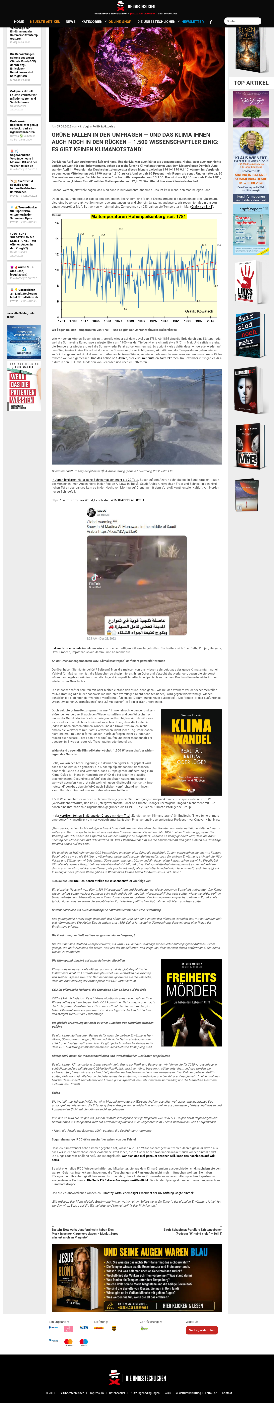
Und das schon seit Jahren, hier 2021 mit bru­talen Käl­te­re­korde (134, 358)
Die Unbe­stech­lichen (156, 22)
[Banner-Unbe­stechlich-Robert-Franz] (251, 109)
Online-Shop (120, 22)
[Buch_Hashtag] (251, 335)
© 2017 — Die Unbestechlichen (65, 1393)
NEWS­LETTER (193, 22)
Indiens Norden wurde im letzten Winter (79, 648)
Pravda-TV (16, 169)
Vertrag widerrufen (202, 1330)
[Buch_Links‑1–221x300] (251, 281)
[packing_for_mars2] (251, 494)
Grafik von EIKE (201, 206)
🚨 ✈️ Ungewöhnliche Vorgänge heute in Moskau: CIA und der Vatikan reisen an (23, 158)
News (70, 22)
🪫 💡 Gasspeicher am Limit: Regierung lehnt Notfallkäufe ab (24, 293)
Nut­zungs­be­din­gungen (145, 1393)
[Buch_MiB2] (251, 446)
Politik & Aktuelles (103, 126)
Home (19, 22)
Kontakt (227, 1393)
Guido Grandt (17, 252)
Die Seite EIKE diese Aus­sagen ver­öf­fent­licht (117, 1180)
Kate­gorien (92, 22)
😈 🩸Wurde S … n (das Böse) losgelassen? (21, 271)
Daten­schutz (117, 1393)
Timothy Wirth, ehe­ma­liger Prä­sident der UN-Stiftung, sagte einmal (147, 1193)
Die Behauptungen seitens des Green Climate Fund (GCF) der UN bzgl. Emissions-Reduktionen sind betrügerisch (23, 65)
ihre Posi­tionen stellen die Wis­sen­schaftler (103, 881)
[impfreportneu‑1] (251, 229)
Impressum (96, 1393)
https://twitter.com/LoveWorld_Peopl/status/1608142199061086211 (98, 500)
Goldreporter (17, 105)
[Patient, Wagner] (24, 385)
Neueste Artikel (45, 22)
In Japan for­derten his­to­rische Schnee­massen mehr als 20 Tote (95, 480)
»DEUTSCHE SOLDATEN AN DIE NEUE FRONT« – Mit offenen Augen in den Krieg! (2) (23, 241)
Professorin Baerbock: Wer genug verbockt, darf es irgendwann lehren (24, 127)
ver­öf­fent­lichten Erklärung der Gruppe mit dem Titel (94, 815)
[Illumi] (251, 390)
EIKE (13, 42)
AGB (168, 1393)
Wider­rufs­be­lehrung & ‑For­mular (196, 1393)
